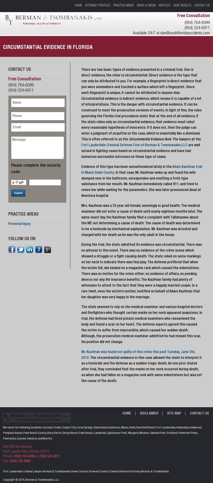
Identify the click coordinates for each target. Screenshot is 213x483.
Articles (164, 5)
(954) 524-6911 (197, 27)
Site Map (174, 414)
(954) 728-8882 (20, 461)
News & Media (146, 5)
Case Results (182, 5)
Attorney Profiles (97, 5)
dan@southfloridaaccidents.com (185, 32)
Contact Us (202, 5)
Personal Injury (19, 224)
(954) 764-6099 (197, 22)
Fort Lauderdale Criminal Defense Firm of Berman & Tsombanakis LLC (134, 145)
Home (78, 5)
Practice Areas (123, 5)
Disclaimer (149, 414)
